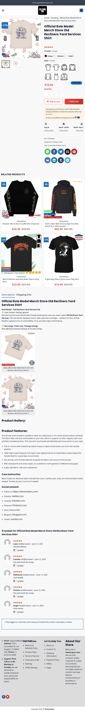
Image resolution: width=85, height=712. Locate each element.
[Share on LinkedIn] (54, 160)
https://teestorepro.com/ (25, 491)
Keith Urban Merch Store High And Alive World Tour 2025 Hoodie (61, 225)
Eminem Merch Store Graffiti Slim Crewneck (21, 224)
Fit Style (47, 51)
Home (46, 18)
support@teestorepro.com (21, 641)
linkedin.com (18, 500)
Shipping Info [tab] (23, 294)
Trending (54, 18)
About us (50, 645)
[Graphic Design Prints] (42, 10)
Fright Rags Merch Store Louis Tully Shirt (62, 279)
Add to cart (55, 101)
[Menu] (3, 10)
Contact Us (51, 649)
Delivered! (79, 130)
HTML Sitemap (31, 667)
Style (46, 61)
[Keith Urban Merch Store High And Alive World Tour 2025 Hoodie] (64, 199)
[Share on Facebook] (54, 152)
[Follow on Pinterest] (7, 697)
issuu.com (14, 509)
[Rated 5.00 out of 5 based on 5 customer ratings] (63, 47)
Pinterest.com (20, 505)
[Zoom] (4, 55)
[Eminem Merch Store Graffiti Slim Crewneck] (21, 199)
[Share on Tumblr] (61, 160)
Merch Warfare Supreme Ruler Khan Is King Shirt (21, 280)
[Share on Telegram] (68, 160)
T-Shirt (60, 142)
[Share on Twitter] (61, 152)
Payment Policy (52, 660)
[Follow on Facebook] (3, 697)
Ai (48, 145)
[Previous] (5, 38)
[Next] (37, 38)
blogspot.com (19, 514)
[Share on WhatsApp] (47, 152)
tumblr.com (17, 519)
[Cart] (81, 10)
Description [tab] (8, 294)
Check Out (74, 101)
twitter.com (18, 496)
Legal (48, 667)
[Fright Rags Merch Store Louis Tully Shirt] (64, 254)
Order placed (48, 130)
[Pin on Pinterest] (74, 152)
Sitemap (28, 664)
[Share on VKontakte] (47, 160)
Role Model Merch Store (58, 145)
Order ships (64, 130)
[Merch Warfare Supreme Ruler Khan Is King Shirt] (21, 254)
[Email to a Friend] (68, 152)
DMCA (49, 664)
